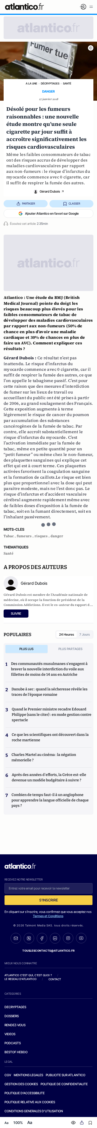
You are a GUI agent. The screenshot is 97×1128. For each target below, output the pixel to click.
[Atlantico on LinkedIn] (55, 938)
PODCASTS (13, 1043)
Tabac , (10, 536)
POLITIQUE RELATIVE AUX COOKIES (30, 1102)
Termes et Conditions (48, 916)
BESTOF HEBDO (16, 1052)
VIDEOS (10, 1034)
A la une (31, 83)
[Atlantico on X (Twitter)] (29, 938)
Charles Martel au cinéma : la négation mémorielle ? (44, 757)
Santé (67, 83)
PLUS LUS (26, 649)
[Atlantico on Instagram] (68, 938)
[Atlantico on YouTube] (81, 938)
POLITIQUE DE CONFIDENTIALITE (64, 1084)
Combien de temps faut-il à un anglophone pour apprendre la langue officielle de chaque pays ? (50, 800)
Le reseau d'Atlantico (21, 979)
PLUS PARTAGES (70, 649)
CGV (8, 1075)
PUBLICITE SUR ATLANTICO (65, 1075)
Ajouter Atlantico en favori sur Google (52, 213)
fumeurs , (26, 536)
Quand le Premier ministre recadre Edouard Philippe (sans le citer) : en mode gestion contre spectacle (51, 714)
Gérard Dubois (50, 191)
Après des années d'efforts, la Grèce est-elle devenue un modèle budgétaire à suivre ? (49, 777)
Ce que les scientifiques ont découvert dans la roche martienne (50, 737)
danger (57, 536)
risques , (43, 536)
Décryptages (50, 83)
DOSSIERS (12, 1016)
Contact (54, 979)
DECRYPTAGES (15, 1007)
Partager (28, 203)
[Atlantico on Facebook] (42, 938)
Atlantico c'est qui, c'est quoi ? (28, 975)
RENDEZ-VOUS (15, 1025)
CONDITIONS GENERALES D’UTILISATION (34, 1111)
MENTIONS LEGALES (28, 1075)
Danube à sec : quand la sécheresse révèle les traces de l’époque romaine (50, 692)
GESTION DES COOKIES (21, 1084)
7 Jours (84, 634)
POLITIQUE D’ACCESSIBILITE (25, 1093)
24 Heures (66, 634)
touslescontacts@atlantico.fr (48, 950)
